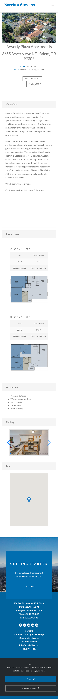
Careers (29, 630)
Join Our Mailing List (29, 645)
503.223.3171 (32, 614)
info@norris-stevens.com (29, 610)
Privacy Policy (29, 648)
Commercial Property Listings (29, 634)
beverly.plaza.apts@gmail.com (32, 69)
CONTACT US (29, 586)
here (28, 183)
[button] (9, 443)
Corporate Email (29, 641)
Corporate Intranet (29, 638)
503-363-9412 (32, 66)
